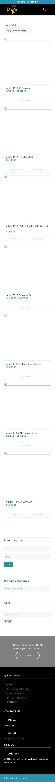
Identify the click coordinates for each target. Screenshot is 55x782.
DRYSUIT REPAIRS (17, 697)
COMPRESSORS (15, 693)
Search (8, 622)
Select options (28, 101)
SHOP (10, 684)
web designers (23, 778)
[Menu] (49, 9)
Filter (9, 564)
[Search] (43, 9)
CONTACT (12, 702)
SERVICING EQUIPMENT (19, 689)
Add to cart (17, 170)
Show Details (38, 170)
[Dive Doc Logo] (22, 9)
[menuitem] (43, 9)
